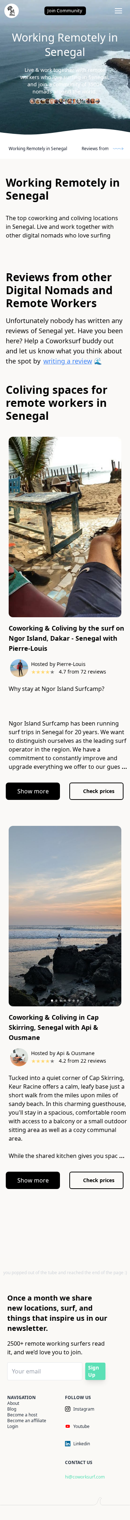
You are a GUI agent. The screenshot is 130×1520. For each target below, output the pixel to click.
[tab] (52, 1000)
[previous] (12, 528)
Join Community (64, 10)
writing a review (67, 361)
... (124, 767)
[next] (117, 528)
